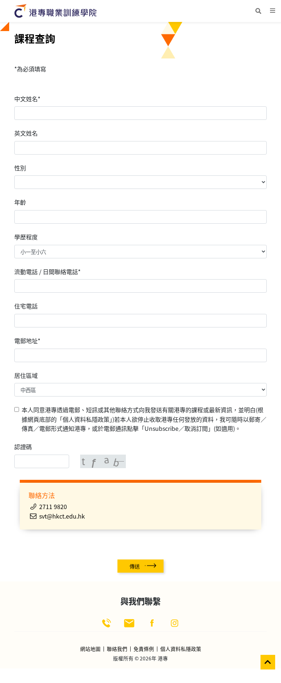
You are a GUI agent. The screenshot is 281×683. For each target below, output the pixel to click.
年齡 (20, 202)
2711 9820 (53, 506)
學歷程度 (26, 236)
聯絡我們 (117, 649)
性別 (20, 167)
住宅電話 (26, 305)
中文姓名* (27, 98)
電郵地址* (27, 340)
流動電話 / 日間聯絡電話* (47, 271)
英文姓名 (26, 133)
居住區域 (26, 375)
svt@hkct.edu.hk (62, 516)
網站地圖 (90, 649)
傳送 (135, 566)
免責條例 (144, 649)
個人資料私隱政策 (180, 649)
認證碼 (23, 446)
